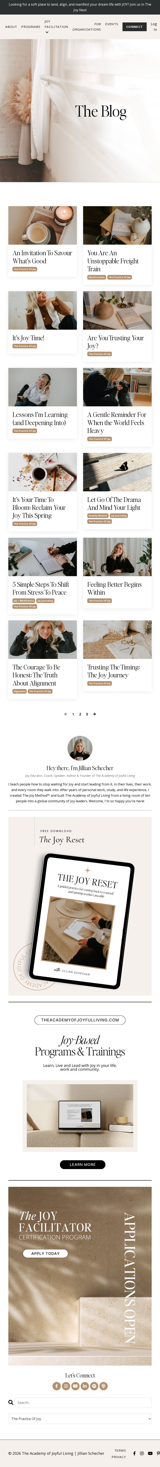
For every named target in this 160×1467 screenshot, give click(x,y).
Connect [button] (134, 27)
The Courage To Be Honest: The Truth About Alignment (36, 675)
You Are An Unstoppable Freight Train (113, 261)
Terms (120, 1450)
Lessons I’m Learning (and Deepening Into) (40, 419)
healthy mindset (98, 515)
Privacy (119, 1457)
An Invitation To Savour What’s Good (42, 257)
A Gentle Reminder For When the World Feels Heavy (116, 422)
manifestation (97, 277)
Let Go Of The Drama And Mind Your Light (114, 504)
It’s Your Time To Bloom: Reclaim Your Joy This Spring (39, 507)
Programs (30, 27)
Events (111, 24)
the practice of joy (25, 269)
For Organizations (86, 26)
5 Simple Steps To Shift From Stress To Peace (40, 588)
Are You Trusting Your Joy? (115, 342)
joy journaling (119, 515)
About (11, 27)
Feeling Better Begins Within (114, 588)
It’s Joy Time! (28, 338)
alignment (19, 691)
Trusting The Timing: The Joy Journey (113, 671)
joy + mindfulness (24, 600)
